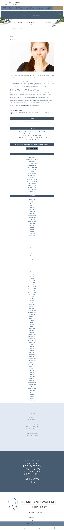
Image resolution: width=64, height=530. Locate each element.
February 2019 (32, 378)
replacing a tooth (40, 112)
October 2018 (32, 386)
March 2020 (32, 352)
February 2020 (32, 354)
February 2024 (32, 259)
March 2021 (32, 328)
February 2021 (32, 330)
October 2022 (32, 290)
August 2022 (32, 294)
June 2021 (32, 322)
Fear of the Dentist (32, 173)
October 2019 (32, 362)
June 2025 (32, 227)
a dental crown (18, 83)
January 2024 (32, 261)
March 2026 (32, 209)
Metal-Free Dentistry (32, 181)
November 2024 (32, 241)
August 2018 (32, 390)
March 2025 (32, 233)
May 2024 (32, 253)
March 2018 (32, 400)
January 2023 (32, 284)
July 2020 (32, 344)
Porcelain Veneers (32, 185)
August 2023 (32, 271)
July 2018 (32, 392)
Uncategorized (31, 191)
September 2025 (32, 221)
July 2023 (32, 273)
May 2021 (32, 324)
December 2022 (32, 286)
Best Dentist (32, 161)
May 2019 (32, 372)
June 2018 (32, 394)
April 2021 (32, 326)
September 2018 (32, 388)
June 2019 (32, 370)
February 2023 (32, 283)
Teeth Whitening (32, 189)
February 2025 (32, 235)
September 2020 (32, 340)
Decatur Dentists (26, 105)
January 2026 (32, 213)
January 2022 (32, 308)
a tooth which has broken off (24, 73)
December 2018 (32, 382)
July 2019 (32, 368)
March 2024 (32, 257)
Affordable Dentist (32, 157)
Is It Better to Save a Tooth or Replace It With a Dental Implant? (32, 137)
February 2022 (32, 306)
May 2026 (32, 205)
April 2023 (32, 279)
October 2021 (32, 314)
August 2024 (32, 247)
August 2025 (32, 223)
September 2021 (32, 316)
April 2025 (32, 231)
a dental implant (46, 92)
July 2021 (32, 320)
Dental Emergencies (19, 110)
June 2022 (32, 298)
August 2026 (32, 199)
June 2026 (32, 203)
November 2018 (32, 384)
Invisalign (32, 177)
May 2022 (32, 300)
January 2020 (32, 356)
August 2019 (32, 366)
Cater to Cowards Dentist (32, 163)
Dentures (32, 171)
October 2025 (32, 219)
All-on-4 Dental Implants (32, 159)
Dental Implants (32, 169)
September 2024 (32, 245)
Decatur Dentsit (32, 165)
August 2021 (32, 318)
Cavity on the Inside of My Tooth (32, 133)
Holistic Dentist (32, 175)
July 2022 (32, 296)
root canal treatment (49, 112)
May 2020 (32, 348)
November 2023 (32, 265)
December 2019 (32, 358)
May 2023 (32, 277)
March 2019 (32, 376)
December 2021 (32, 310)
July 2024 (32, 249)
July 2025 (32, 225)
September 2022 (32, 292)
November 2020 (32, 336)
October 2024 (32, 243)
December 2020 (32, 334)
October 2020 (32, 338)
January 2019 (32, 380)
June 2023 (32, 275)
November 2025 (32, 217)
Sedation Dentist (32, 187)
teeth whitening (13, 113)
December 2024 (32, 239)
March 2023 (32, 281)
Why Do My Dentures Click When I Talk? (32, 135)
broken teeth (19, 112)
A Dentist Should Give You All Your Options (32, 139)
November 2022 (32, 288)
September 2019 (32, 364)
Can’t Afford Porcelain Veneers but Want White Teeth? (32, 131)
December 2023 (32, 263)
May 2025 (32, 229)
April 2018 (32, 398)
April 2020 (32, 350)
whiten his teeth (33, 100)
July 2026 (32, 201)
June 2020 (32, 346)
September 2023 (32, 269)
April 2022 (32, 302)
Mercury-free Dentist (32, 179)
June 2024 (32, 251)
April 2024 (32, 255)
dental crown (25, 112)
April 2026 (32, 207)
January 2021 (32, 332)
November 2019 (32, 360)
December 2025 (32, 215)
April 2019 (32, 374)
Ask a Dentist (32, 148)
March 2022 (32, 304)
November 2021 (32, 312)
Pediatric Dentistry (32, 183)
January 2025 (32, 237)
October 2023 (32, 267)
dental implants (32, 112)
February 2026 (32, 211)
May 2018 (32, 396)
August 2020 (32, 342)
